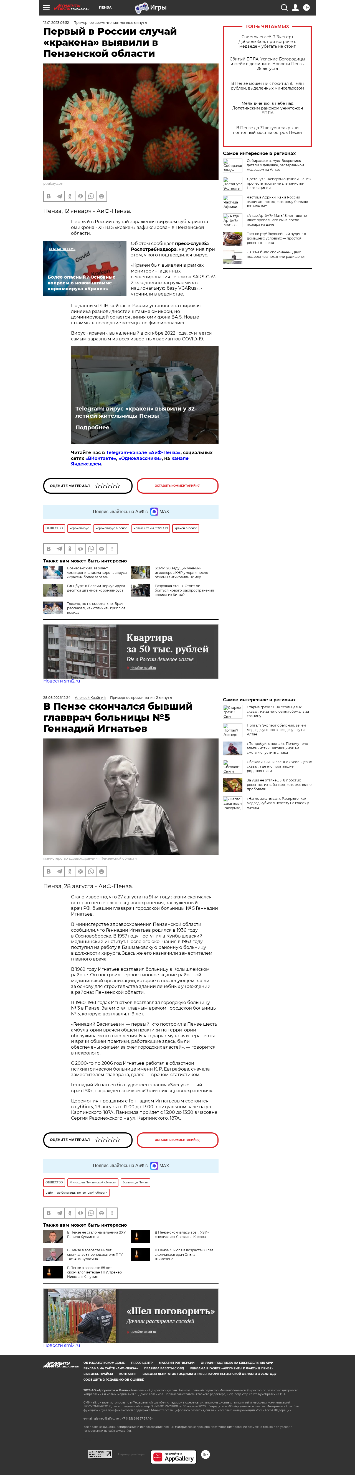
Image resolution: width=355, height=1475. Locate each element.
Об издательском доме (104, 1363)
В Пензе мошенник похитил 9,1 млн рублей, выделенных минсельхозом (267, 86)
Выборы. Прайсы (98, 1374)
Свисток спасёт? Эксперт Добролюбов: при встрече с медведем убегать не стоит (267, 42)
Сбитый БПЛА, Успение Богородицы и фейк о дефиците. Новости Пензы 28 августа (267, 64)
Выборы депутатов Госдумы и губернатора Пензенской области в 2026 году (210, 1374)
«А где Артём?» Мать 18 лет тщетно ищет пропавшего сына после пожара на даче (277, 219)
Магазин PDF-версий (176, 1363)
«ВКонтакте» (100, 458)
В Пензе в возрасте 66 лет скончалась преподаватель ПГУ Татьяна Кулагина (95, 1254)
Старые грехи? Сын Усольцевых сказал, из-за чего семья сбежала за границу (278, 711)
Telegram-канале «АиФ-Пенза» (143, 452)
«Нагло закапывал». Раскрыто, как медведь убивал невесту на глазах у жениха (278, 802)
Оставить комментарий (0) (178, 486)
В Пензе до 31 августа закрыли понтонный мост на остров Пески (267, 130)
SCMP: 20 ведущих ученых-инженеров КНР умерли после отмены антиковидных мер (181, 572)
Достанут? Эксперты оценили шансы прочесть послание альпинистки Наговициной (279, 183)
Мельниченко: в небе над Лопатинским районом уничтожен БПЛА (267, 108)
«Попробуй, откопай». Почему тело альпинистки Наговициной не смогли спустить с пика (277, 748)
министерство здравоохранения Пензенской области (90, 858)
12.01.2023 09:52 (56, 23)
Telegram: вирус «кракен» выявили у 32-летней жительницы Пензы (136, 412)
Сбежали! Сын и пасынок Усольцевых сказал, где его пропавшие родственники (279, 766)
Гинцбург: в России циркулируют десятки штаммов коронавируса (96, 588)
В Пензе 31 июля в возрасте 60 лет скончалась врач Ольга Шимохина (184, 1254)
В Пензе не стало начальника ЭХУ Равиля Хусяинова (96, 1234)
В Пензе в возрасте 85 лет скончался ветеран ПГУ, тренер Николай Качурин (94, 1272)
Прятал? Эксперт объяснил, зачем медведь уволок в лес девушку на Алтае (276, 729)
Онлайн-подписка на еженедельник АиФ (237, 1363)
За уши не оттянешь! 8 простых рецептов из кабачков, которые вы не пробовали (279, 784)
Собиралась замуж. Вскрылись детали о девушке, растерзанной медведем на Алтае (275, 165)
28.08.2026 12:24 (56, 698)
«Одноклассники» (140, 458)
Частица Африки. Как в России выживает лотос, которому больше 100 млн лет (277, 201)
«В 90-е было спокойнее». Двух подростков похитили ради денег (276, 254)
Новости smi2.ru (61, 681)
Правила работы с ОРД (164, 1368)
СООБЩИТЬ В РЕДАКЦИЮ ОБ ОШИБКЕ (113, 1380)
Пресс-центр (142, 1363)
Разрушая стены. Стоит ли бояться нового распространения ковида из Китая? (184, 590)
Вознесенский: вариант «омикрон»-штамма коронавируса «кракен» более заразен (97, 572)
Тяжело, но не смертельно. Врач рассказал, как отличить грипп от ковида (96, 608)
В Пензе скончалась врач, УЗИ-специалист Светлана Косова (182, 1234)
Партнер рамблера (131, 1454)
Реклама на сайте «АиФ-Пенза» (110, 1368)
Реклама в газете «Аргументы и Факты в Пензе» (231, 1368)
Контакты (127, 1374)
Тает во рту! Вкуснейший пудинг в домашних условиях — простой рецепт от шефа (276, 238)
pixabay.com (54, 183)
